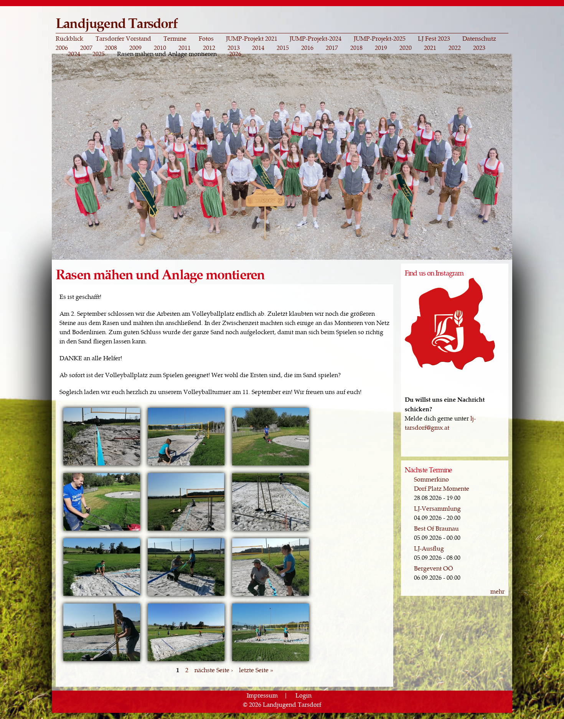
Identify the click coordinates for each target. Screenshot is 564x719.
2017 (332, 48)
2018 (356, 48)
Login (303, 695)
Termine (174, 38)
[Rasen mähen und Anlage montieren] (101, 464)
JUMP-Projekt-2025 (380, 38)
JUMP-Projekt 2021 (251, 38)
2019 (381, 48)
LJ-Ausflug (429, 548)
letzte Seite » (256, 669)
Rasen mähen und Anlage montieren (167, 54)
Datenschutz (479, 38)
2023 (479, 48)
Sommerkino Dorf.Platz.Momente (441, 484)
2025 (98, 54)
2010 (160, 48)
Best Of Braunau (436, 528)
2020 (405, 48)
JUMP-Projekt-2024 (315, 38)
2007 (86, 48)
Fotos (206, 38)
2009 (135, 48)
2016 (307, 48)
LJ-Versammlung (437, 508)
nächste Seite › (214, 669)
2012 (209, 48)
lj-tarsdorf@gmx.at (440, 423)
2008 (111, 48)
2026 (235, 54)
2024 (74, 54)
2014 (258, 48)
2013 (234, 48)
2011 (184, 48)
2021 (430, 48)
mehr (497, 591)
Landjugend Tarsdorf (116, 22)
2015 (283, 48)
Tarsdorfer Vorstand (123, 38)
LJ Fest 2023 (434, 38)
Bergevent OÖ (433, 568)
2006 (62, 48)
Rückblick (69, 38)
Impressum (262, 695)
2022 (455, 48)
